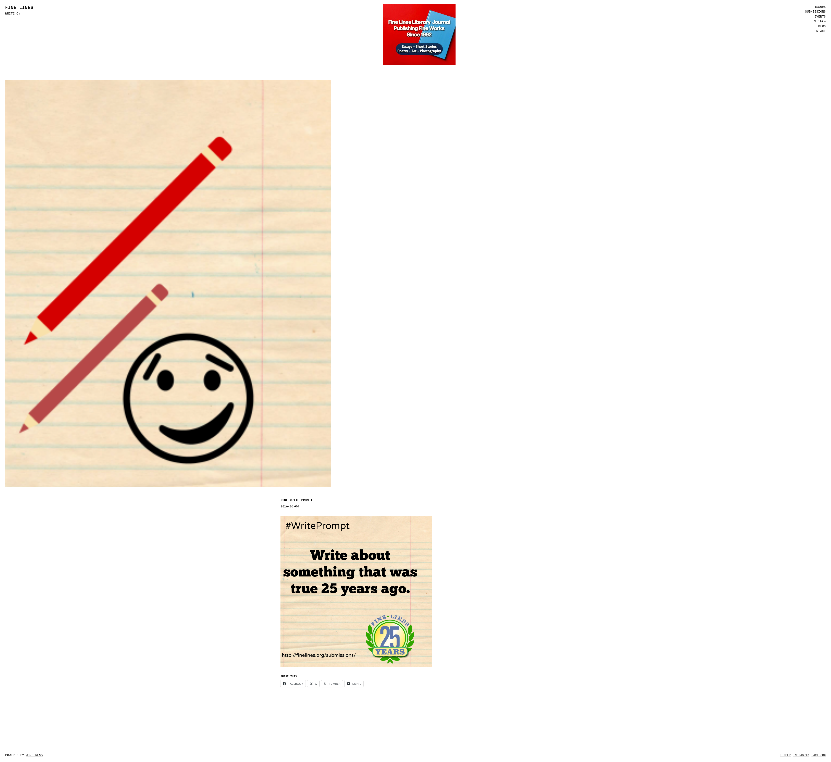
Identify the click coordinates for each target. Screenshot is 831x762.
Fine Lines (19, 7)
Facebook (819, 755)
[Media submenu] (825, 21)
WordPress (34, 755)
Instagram (801, 755)
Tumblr (785, 755)
